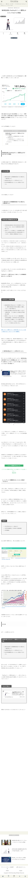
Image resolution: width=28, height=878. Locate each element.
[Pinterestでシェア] (11, 552)
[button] (24, 33)
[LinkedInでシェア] (17, 552)
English (20, 870)
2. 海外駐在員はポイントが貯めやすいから (16, 139)
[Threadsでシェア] (11, 549)
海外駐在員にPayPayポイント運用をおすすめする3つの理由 (14, 134)
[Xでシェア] (5, 545)
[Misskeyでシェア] (23, 545)
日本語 (7, 870)
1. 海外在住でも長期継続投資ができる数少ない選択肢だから (15, 137)
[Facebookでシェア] (5, 549)
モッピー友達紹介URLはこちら (14, 465)
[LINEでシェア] (5, 552)
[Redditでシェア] (17, 549)
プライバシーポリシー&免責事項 (7, 868)
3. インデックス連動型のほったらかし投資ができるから (15, 141)
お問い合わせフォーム (20, 867)
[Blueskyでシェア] (17, 545)
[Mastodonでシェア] (11, 545)
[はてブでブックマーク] (23, 549)
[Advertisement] (14, 56)
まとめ (6, 143)
